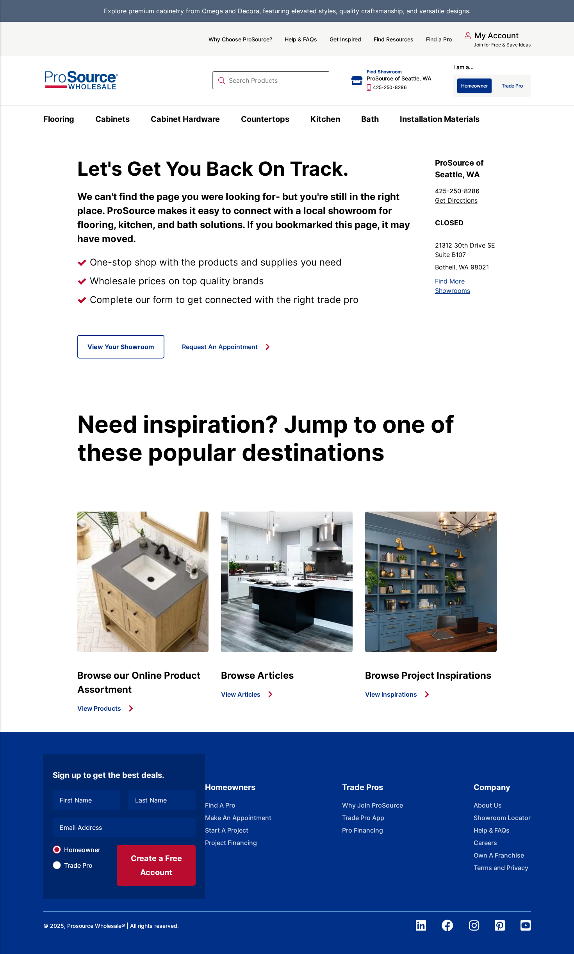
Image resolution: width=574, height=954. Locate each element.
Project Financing (231, 843)
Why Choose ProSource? (240, 39)
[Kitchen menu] (344, 120)
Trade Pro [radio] (512, 86)
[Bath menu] (383, 120)
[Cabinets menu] (134, 120)
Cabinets (112, 119)
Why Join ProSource (372, 805)
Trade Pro (78, 865)
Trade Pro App (363, 818)
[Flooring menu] (78, 120)
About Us (488, 805)
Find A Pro (220, 805)
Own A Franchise (499, 855)
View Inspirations (391, 694)
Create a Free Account (156, 865)
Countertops (265, 119)
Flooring (58, 119)
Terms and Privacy (501, 868)
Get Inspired (345, 39)
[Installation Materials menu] (484, 120)
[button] (491, 35)
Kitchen (325, 119)
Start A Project (226, 830)
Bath (370, 119)
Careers (485, 843)
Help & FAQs (301, 39)
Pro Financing (362, 830)
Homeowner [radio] (474, 86)
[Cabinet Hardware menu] (224, 120)
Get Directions (456, 200)
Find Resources (394, 39)
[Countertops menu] (293, 120)
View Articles (240, 694)
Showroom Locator (502, 818)
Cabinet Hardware (185, 119)
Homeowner (82, 850)
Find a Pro (439, 39)
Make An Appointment (238, 818)
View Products (99, 708)
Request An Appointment (220, 347)
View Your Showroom (120, 347)
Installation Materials (440, 119)
